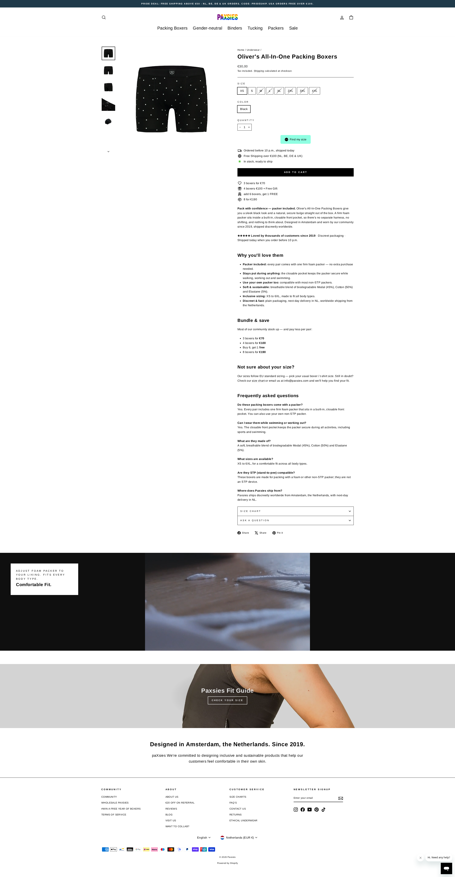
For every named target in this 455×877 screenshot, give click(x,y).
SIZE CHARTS (237, 797)
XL (279, 90)
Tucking (255, 28)
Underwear (253, 50)
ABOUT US (171, 797)
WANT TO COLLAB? (177, 826)
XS (242, 90)
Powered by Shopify (227, 863)
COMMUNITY (109, 797)
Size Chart (250, 511)
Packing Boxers (172, 28)
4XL (314, 90)
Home (240, 50)
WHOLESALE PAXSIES (115, 802)
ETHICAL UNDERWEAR (243, 820)
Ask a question (254, 520)
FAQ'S (233, 802)
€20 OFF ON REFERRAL (180, 802)
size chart (258, 380)
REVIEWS (171, 808)
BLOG (169, 814)
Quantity (246, 120)
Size (241, 83)
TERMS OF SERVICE (113, 814)
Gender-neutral (207, 28)
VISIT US (170, 820)
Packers (276, 28)
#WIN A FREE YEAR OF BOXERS (121, 808)
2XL (290, 90)
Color (243, 102)
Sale (293, 28)
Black (244, 108)
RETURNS (235, 814)
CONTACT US (237, 808)
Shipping (259, 71)
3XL (302, 90)
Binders (235, 28)
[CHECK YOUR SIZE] (227, 696)
